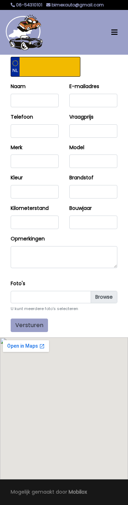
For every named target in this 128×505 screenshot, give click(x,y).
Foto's (18, 283)
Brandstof (81, 177)
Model (76, 147)
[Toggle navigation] (114, 32)
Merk (16, 147)
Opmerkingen (28, 238)
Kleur (17, 177)
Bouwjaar (80, 208)
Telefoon (22, 116)
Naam (18, 86)
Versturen (29, 325)
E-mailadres (84, 86)
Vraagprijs (81, 116)
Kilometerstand (30, 208)
